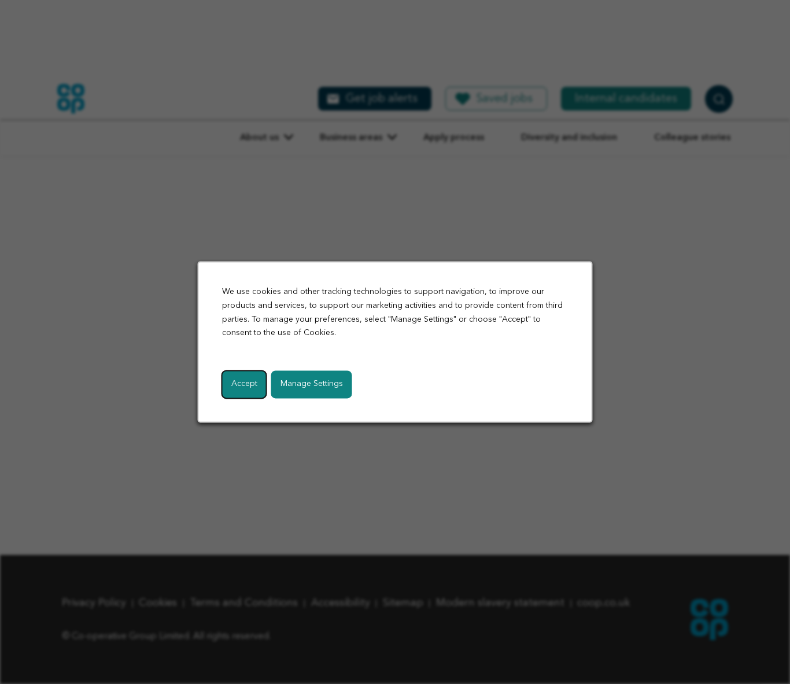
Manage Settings (311, 384)
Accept (244, 384)
